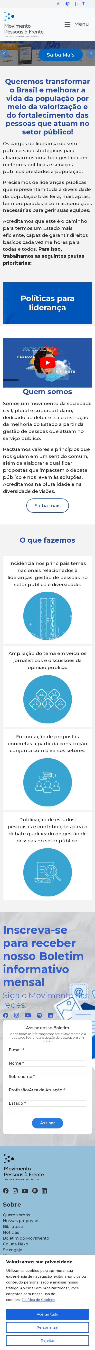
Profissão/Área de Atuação (37, 1090)
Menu (81, 24)
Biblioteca (13, 1226)
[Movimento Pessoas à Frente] (23, 24)
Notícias (11, 1232)
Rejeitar (48, 1340)
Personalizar (48, 1327)
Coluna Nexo (15, 1244)
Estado (17, 1103)
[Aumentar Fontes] (77, 4)
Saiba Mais (61, 55)
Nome (16, 1063)
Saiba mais (48, 505)
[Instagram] (16, 1015)
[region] (47, 1302)
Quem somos (16, 1215)
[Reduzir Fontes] (89, 4)
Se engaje (12, 1250)
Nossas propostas (21, 1220)
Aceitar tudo (47, 1314)
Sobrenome (22, 1076)
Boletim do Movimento (26, 1238)
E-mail (16, 1050)
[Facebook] (5, 1015)
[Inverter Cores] (67, 3)
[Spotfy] (39, 1015)
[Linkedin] (50, 1015)
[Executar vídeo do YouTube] (47, 363)
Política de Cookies (38, 1300)
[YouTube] (28, 1015)
